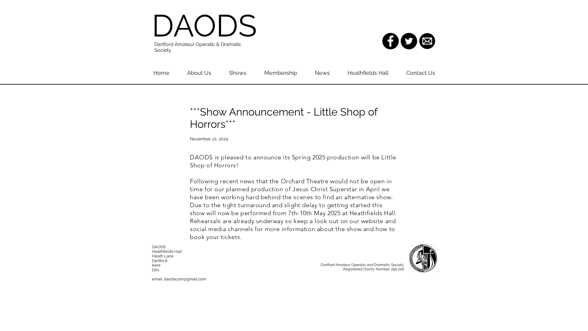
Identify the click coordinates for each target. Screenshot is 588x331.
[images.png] (427, 41)
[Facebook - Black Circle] (390, 41)
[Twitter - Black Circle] (409, 41)
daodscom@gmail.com (185, 279)
